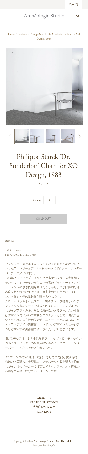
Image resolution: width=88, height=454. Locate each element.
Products (22, 34)
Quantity (36, 200)
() (73, 4)
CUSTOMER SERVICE (44, 402)
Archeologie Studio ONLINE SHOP (53, 441)
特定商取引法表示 (44, 407)
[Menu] (8, 16)
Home (11, 34)
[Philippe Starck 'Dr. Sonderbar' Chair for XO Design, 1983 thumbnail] (21, 136)
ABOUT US (44, 398)
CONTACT (44, 411)
